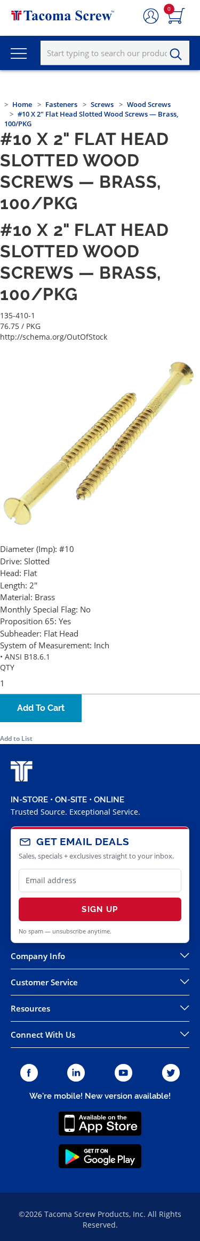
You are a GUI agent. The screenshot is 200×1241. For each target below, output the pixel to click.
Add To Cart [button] (41, 708)
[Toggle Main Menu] (19, 53)
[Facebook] (29, 1073)
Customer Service (44, 982)
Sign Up (100, 909)
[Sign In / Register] (151, 16)
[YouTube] (123, 1073)
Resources (30, 1008)
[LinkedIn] (76, 1073)
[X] (171, 1073)
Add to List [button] (16, 738)
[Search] (178, 54)
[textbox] (115, 53)
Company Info (38, 956)
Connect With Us (43, 1034)
